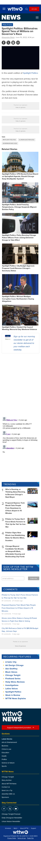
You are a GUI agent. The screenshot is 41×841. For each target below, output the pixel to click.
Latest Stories (7, 739)
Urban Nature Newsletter (11, 821)
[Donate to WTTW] (20, 832)
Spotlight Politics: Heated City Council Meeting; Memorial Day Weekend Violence (19, 328)
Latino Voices (11, 688)
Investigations (11, 685)
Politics (7, 24)
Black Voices (11, 671)
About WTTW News (9, 783)
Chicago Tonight (12, 675)
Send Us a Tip (7, 790)
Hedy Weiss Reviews (15, 681)
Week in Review (12, 695)
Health (4, 756)
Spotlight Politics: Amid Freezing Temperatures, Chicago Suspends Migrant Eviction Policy (19, 207)
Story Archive (7, 780)
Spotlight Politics (30, 73)
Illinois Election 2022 (26, 140)
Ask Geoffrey (11, 668)
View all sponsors (21, 107)
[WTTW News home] (11, 17)
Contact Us (6, 787)
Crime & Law (6, 749)
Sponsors (5, 797)
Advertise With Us (8, 794)
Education (5, 752)
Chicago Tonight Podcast (11, 814)
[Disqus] (20, 385)
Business (5, 746)
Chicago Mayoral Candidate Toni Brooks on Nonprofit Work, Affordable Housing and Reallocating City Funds (15, 551)
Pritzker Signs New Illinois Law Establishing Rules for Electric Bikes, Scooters (15, 536)
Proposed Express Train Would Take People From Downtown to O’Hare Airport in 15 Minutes (15, 508)
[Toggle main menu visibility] (4, 8)
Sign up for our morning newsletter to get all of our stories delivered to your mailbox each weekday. (24, 343)
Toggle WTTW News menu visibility (38, 17)
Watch (15, 828)
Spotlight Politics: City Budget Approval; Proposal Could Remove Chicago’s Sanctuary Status (18, 268)
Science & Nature (8, 763)
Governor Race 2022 (10, 143)
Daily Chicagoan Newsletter (12, 817)
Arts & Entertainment (9, 742)
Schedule (8, 828)
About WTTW (24, 828)
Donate (34, 9)
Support (33, 828)
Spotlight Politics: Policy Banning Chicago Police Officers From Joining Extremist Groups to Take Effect (19, 237)
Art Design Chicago (14, 665)
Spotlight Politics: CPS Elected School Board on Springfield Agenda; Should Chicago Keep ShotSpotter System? (20, 176)
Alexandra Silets (8, 37)
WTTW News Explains (15, 698)
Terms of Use (21, 838)
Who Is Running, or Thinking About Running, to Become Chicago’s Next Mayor (15, 493)
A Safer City (10, 661)
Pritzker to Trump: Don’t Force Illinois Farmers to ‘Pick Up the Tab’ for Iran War (15, 523)
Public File (30, 838)
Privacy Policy (11, 838)
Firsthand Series (12, 678)
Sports (4, 766)
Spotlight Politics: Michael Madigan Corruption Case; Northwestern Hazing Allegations (18, 299)
